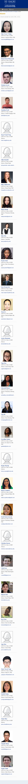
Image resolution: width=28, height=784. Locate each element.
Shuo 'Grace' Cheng (6, 34)
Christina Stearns (5, 543)
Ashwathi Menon (5, 388)
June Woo (3, 644)
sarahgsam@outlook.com (7, 523)
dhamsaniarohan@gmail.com (7, 65)
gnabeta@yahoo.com (6, 446)
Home (1, 11)
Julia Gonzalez (5, 159)
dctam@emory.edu (5, 600)
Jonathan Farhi (5, 110)
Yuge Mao (3, 363)
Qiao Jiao (3, 235)
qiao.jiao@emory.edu (6, 241)
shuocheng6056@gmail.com (7, 39)
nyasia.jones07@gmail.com (7, 267)
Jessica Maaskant (5, 338)
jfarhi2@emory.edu (5, 115)
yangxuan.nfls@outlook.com (7, 674)
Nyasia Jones (4, 260)
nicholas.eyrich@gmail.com (7, 90)
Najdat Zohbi (4, 768)
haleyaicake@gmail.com (6, 216)
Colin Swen (4, 568)
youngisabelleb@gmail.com (7, 699)
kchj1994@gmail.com (6, 749)
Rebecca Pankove (5, 490)
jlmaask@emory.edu (5, 343)
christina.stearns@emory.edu (7, 548)
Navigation (5, 9)
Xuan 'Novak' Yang (6, 669)
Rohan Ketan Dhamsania (7, 58)
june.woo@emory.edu (6, 649)
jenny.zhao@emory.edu (6, 724)
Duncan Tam (4, 594)
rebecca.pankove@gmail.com (8, 497)
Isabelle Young (4, 694)
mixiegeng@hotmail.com (6, 419)
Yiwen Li (3, 312)
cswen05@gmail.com (6, 575)
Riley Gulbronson (5, 184)
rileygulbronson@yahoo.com (7, 190)
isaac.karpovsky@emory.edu (7, 292)
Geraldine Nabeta (5, 439)
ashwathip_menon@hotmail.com (8, 395)
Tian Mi (3, 414)
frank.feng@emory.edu (6, 140)
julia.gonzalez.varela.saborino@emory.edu (10, 165)
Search (12, 9)
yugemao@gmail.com (6, 368)
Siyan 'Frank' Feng (6, 134)
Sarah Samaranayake (6, 516)
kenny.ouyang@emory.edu (7, 471)
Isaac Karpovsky (5, 287)
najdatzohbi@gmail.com (6, 774)
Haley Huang (4, 209)
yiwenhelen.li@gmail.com (7, 319)
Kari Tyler (4, 619)
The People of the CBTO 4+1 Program (10, 11)
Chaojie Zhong (5, 743)
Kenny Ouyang (5, 465)
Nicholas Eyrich (5, 85)
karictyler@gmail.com (6, 624)
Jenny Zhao (4, 718)
